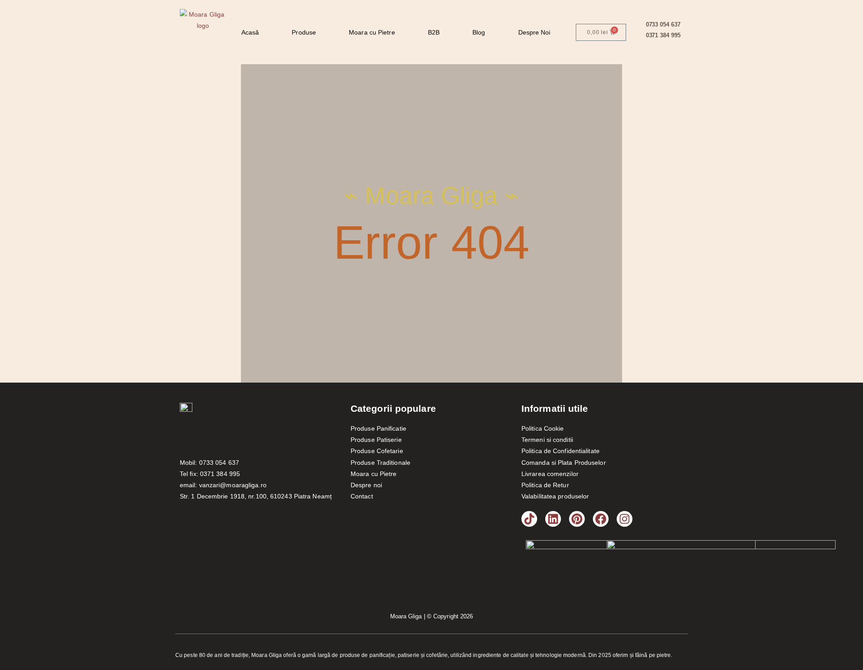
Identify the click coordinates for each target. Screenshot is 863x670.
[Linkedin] (553, 519)
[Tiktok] (529, 519)
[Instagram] (624, 519)
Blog (478, 32)
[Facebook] (601, 519)
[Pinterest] (577, 519)
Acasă (250, 32)
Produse (304, 32)
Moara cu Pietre (372, 32)
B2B (434, 32)
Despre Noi (534, 32)
